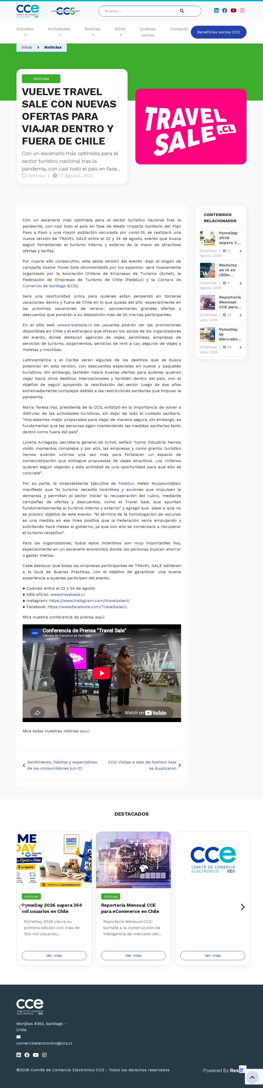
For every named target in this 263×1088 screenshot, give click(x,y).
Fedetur (126, 483)
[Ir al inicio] (30, 11)
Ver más (54, 955)
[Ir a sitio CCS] (66, 11)
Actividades (59, 28)
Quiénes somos (148, 32)
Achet (110, 442)
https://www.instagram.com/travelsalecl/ (89, 600)
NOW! (120, 28)
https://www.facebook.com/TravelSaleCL (88, 606)
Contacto (179, 28)
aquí (84, 731)
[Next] (242, 907)
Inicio (27, 47)
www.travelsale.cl (74, 324)
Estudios (24, 28)
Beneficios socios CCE (218, 32)
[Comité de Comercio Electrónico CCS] (42, 1006)
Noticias (92, 28)
